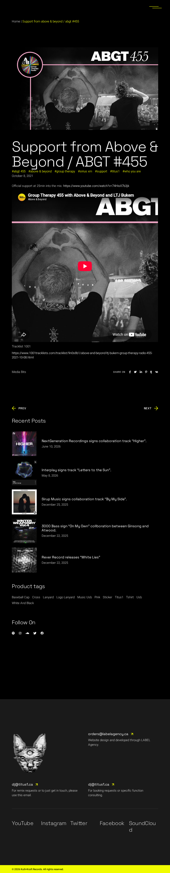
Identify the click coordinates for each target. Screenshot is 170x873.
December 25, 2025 (55, 504)
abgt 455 (20, 171)
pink (97, 597)
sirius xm (86, 171)
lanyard (48, 597)
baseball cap (20, 597)
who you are (132, 171)
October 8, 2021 (22, 176)
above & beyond (41, 171)
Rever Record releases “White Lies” (71, 557)
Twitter (78, 823)
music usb (84, 597)
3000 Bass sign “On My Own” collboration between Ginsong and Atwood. (95, 528)
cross (36, 597)
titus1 (116, 171)
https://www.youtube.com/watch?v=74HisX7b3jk (96, 186)
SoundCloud (142, 826)
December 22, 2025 (55, 535)
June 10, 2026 (51, 446)
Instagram (53, 823)
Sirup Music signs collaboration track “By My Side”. (84, 499)
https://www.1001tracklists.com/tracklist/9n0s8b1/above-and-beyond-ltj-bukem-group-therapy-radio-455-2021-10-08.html (82, 355)
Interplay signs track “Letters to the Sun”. (76, 470)
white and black (23, 603)
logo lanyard (65, 597)
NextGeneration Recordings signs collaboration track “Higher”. (94, 441)
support (102, 171)
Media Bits (19, 372)
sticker (107, 597)
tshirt (130, 597)
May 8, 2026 (50, 475)
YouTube (22, 823)
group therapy (65, 171)
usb (139, 597)
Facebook (112, 823)
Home (16, 21)
